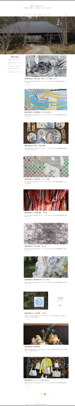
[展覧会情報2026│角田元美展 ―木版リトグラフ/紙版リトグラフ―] (46, 66)
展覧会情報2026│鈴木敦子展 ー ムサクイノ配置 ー (38, 179)
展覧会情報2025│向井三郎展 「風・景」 (36, 246)
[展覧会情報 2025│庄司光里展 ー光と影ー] (46, 300)
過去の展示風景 (40, 14)
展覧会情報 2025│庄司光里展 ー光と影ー (36, 313)
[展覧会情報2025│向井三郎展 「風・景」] (46, 233)
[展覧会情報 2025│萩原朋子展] (46, 334)
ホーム (25, 14)
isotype (48, 404)
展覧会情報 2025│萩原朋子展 (32, 346)
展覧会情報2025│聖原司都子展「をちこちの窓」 (37, 279)
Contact (50, 14)
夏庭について (30, 14)
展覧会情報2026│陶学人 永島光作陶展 (35, 145)
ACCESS (45, 14)
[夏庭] (37, 402)
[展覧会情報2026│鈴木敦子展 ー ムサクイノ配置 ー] (46, 166)
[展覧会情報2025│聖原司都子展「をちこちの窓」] (46, 267)
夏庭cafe (34, 14)
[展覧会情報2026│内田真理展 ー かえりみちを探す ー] (46, 99)
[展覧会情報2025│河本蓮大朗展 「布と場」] (46, 200)
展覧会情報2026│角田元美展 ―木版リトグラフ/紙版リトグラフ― (42, 78)
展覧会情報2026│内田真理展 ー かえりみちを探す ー (38, 112)
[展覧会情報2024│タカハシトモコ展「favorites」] (46, 367)
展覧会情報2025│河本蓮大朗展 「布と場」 (36, 212)
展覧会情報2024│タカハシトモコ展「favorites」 (37, 380)
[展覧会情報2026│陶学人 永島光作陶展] (46, 133)
